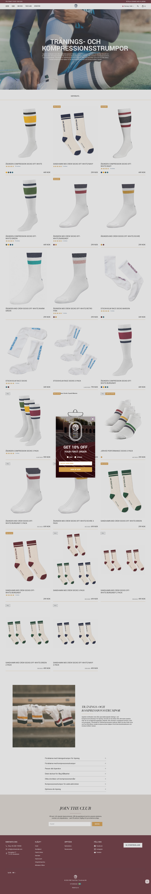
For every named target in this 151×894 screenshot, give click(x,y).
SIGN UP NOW (75, 469)
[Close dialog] (92, 419)
